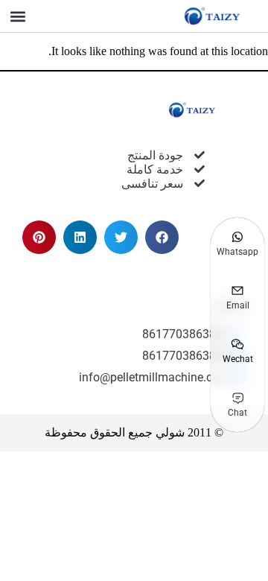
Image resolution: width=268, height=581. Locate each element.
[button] (17, 16)
